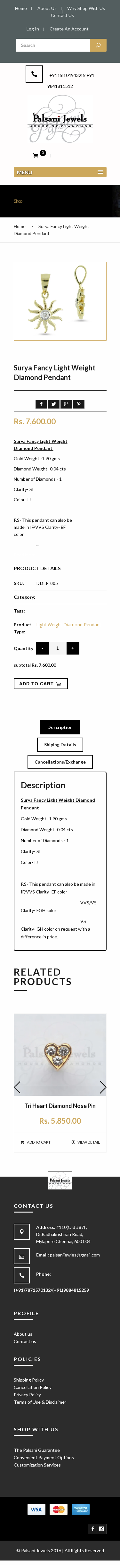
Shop (18, 201)
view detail (88, 1142)
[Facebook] (93, 1529)
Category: (24, 597)
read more (25, 554)
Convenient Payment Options (44, 1457)
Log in (33, 28)
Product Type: (22, 628)
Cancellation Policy (33, 1387)
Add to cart (39, 1142)
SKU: (19, 583)
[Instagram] (102, 1529)
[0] (35, 155)
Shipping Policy (29, 1380)
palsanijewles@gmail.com (75, 1254)
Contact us (25, 1341)
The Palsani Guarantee (37, 1450)
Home (20, 226)
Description (60, 727)
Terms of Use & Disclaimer (40, 1402)
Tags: (19, 610)
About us (23, 1334)
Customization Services (37, 1465)
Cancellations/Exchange (60, 762)
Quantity (23, 648)
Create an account (69, 28)
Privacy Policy (27, 1394)
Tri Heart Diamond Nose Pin (60, 1105)
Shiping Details (60, 744)
